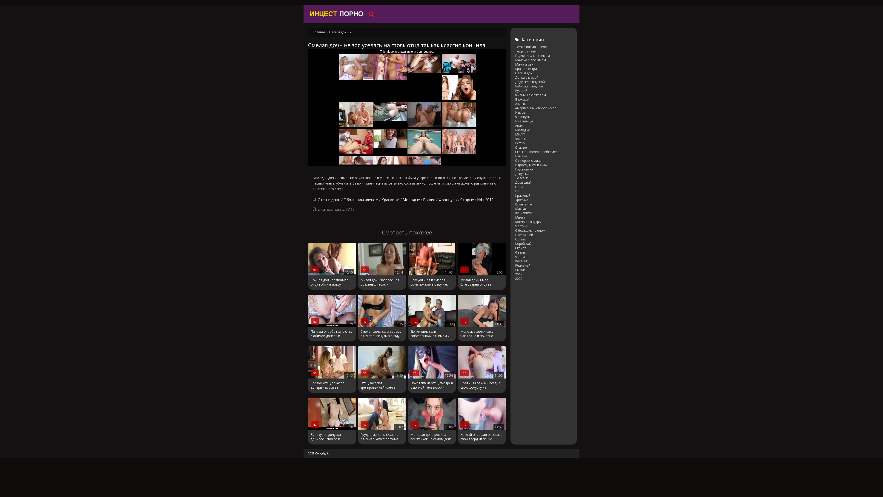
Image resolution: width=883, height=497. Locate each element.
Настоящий (524, 235)
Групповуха (524, 169)
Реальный (522, 265)
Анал (519, 125)
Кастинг (521, 261)
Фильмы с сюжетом (530, 95)
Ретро (520, 143)
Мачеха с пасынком (530, 60)
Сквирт (520, 248)
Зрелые (521, 138)
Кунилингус (524, 213)
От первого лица (528, 160)
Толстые (522, 178)
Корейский (523, 243)
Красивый (390, 199)
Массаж (521, 208)
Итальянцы (524, 121)
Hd (479, 199)
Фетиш (520, 252)
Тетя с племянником (531, 47)
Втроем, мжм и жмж (531, 165)
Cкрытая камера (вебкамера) (538, 152)
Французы (448, 199)
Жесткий (521, 226)
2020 (518, 278)
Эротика (521, 200)
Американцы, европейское (535, 108)
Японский (522, 99)
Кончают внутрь (528, 222)
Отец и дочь (329, 199)
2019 (489, 199)
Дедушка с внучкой (530, 82)
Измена (521, 156)
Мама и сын (524, 64)
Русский (521, 90)
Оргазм (521, 239)
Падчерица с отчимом (532, 55)
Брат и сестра (526, 68)
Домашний (523, 182)
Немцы (520, 112)
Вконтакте (523, 204)
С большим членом (361, 199)
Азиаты (521, 103)
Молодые (411, 199)
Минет (520, 217)
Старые (467, 199)
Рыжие (429, 199)
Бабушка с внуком (529, 86)
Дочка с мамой (527, 77)
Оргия (520, 187)
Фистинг (521, 256)
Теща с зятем (525, 51)
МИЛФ (520, 134)
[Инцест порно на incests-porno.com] (337, 14)
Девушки (522, 173)
